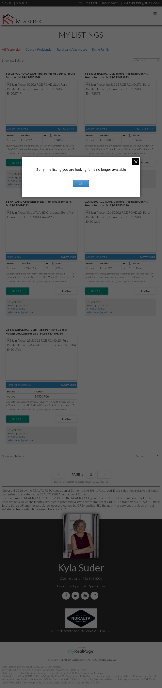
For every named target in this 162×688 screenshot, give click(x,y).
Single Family (100, 49)
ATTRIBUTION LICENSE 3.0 (102, 659)
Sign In (7, 3)
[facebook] (67, 595)
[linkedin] (76, 595)
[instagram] (95, 595)
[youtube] (85, 595)
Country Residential (38, 49)
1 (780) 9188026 (16, 180)
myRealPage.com (81, 651)
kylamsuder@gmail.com (21, 184)
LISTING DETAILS (17, 162)
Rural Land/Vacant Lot (72, 49)
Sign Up (21, 3)
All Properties (11, 49)
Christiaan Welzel (69, 659)
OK (81, 183)
